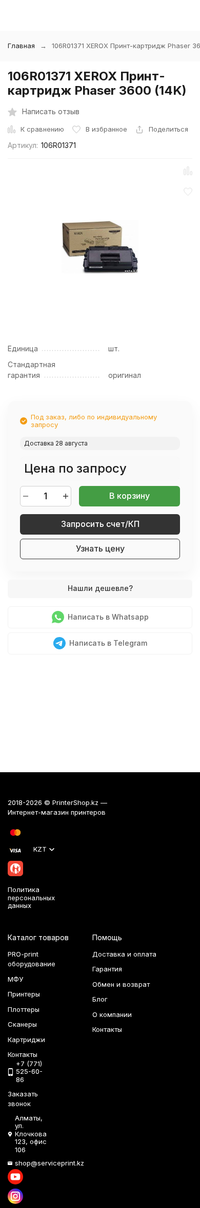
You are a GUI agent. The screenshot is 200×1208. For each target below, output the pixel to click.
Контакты (107, 1029)
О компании (112, 1014)
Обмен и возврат (121, 984)
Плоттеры (23, 1009)
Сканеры (22, 1024)
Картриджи (26, 1039)
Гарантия (107, 969)
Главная (21, 45)
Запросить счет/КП (100, 524)
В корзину (129, 496)
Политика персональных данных (31, 897)
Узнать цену (100, 548)
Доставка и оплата (124, 954)
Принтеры (24, 994)
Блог (100, 999)
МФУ (15, 979)
